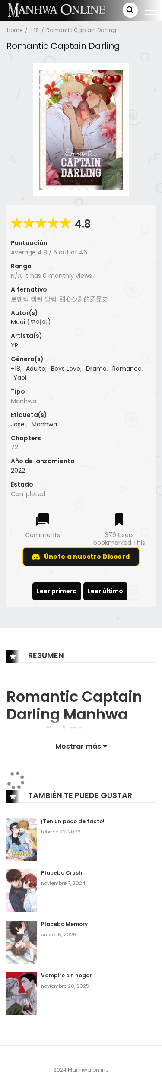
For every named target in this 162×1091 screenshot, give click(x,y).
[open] (151, 10)
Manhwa (44, 424)
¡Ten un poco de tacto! (73, 821)
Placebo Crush (61, 872)
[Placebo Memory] (21, 942)
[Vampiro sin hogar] (21, 993)
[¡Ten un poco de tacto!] (21, 839)
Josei (18, 424)
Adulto (35, 368)
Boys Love (65, 368)
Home (14, 30)
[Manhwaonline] (56, 10)
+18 (34, 30)
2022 (18, 470)
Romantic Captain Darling (81, 30)
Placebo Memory (64, 924)
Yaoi (19, 377)
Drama (96, 368)
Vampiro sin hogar (66, 975)
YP (14, 345)
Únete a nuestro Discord (87, 556)
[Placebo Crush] (21, 890)
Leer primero (57, 591)
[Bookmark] (119, 520)
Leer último (105, 591)
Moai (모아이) (31, 322)
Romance (127, 368)
